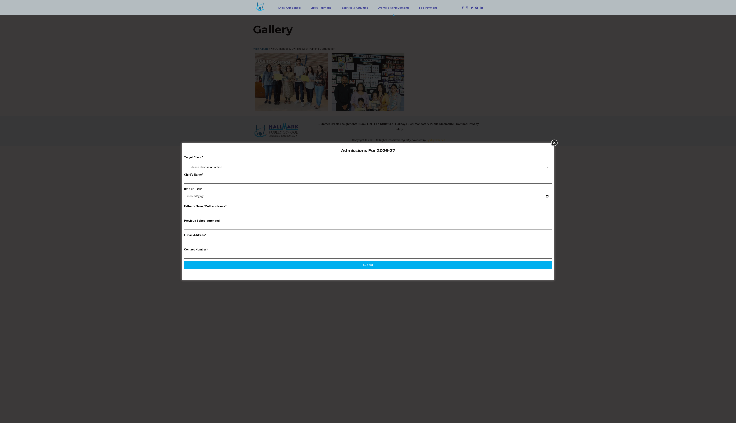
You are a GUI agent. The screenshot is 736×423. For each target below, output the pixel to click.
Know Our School (289, 7)
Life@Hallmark (321, 7)
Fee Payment (428, 7)
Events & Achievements (394, 7)
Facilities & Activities (354, 7)
